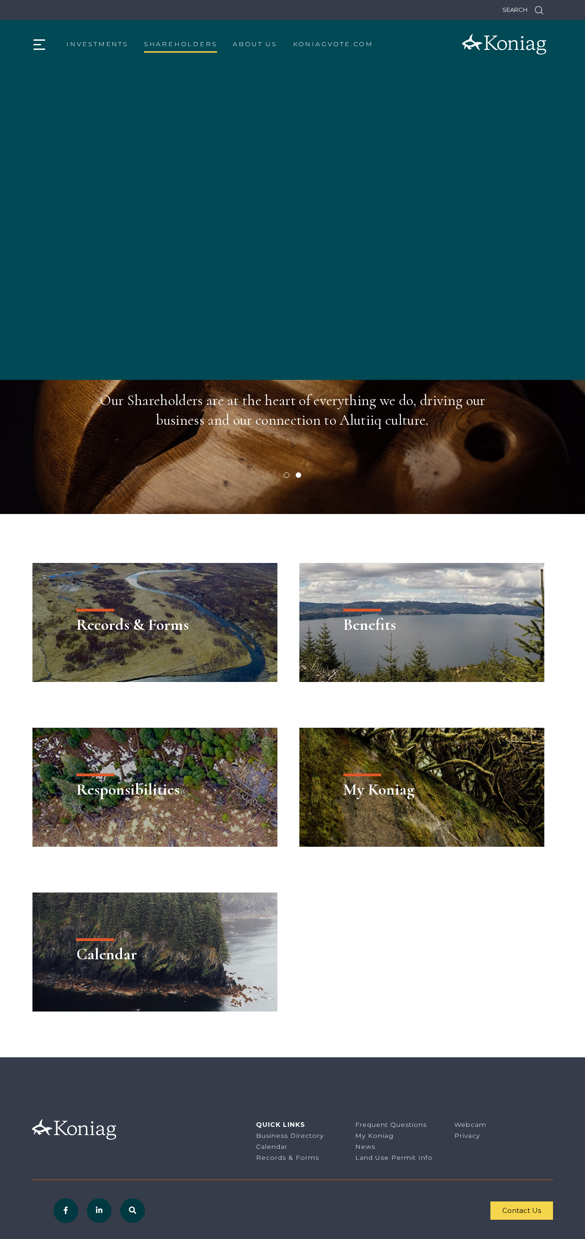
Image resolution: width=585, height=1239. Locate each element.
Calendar (271, 1146)
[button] (286, 475)
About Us (255, 44)
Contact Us (521, 1210)
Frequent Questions (391, 1124)
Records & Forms (287, 1157)
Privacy (467, 1135)
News (365, 1146)
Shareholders (181, 44)
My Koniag (374, 1135)
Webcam (470, 1124)
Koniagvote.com (333, 44)
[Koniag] (504, 44)
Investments (97, 44)
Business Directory (290, 1135)
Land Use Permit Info (394, 1157)
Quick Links (280, 1124)
